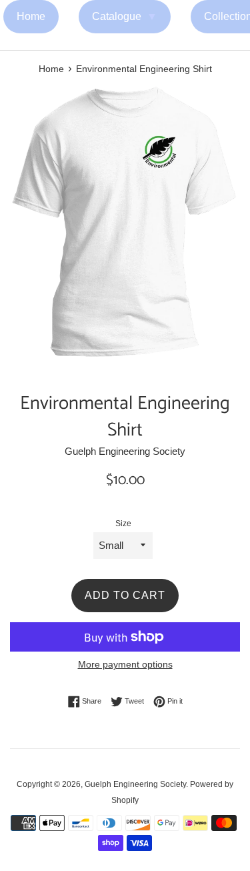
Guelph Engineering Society (135, 784)
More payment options (125, 664)
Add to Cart (125, 595)
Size (123, 523)
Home (31, 16)
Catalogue (124, 16)
